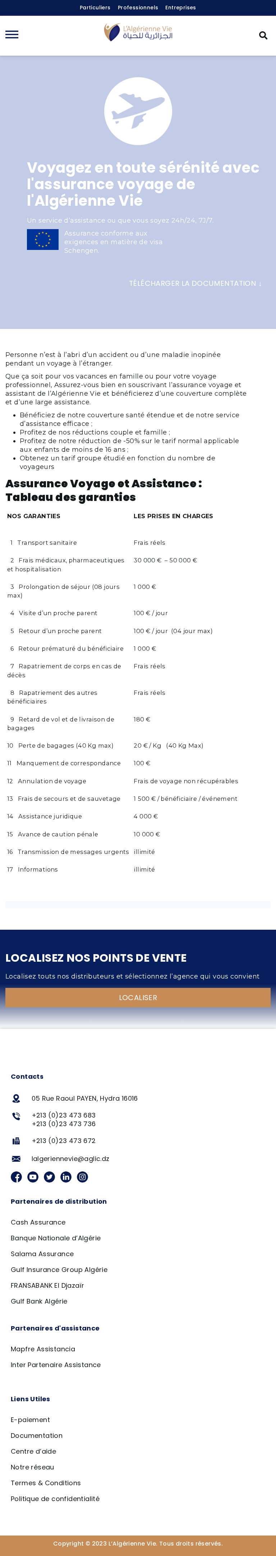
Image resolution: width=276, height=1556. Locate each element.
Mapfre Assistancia (43, 1348)
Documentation (37, 1435)
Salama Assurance (42, 1253)
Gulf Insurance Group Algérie (59, 1269)
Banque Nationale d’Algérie (56, 1238)
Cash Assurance (38, 1222)
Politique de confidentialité (55, 1498)
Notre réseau (32, 1467)
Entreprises (180, 7)
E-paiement (30, 1419)
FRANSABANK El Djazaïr (47, 1285)
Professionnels (138, 7)
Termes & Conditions (46, 1482)
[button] (263, 35)
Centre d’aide (33, 1451)
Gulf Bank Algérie (39, 1301)
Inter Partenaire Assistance (56, 1364)
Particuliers (95, 7)
